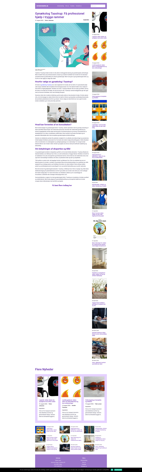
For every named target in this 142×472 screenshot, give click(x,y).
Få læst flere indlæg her (62, 185)
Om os (67, 6)
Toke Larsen (98, 404)
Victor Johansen (49, 20)
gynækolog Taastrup (46, 85)
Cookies (72, 6)
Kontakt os (79, 6)
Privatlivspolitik (118, 469)
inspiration (86, 20)
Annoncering (60, 6)
